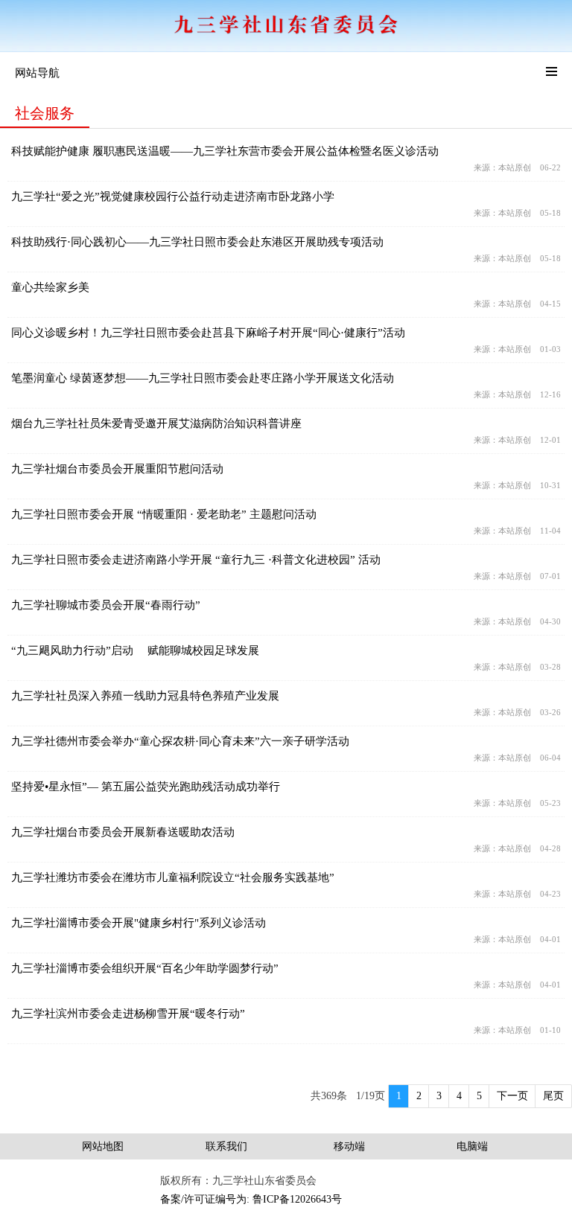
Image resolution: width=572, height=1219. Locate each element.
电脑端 (472, 1146)
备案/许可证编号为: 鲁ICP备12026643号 (251, 1199)
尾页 (553, 1095)
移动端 (349, 1146)
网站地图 (103, 1146)
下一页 (512, 1095)
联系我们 (226, 1146)
